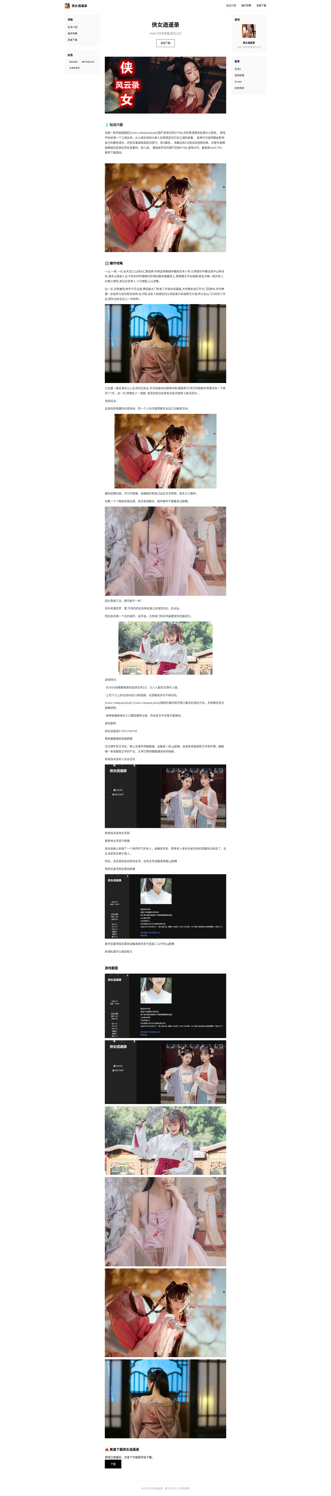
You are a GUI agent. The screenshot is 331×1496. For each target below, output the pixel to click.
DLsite (238, 81)
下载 (113, 1464)
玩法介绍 (231, 5)
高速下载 (261, 5)
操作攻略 (246, 5)
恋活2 (238, 69)
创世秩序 (239, 88)
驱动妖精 (239, 75)
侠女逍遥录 (79, 6)
